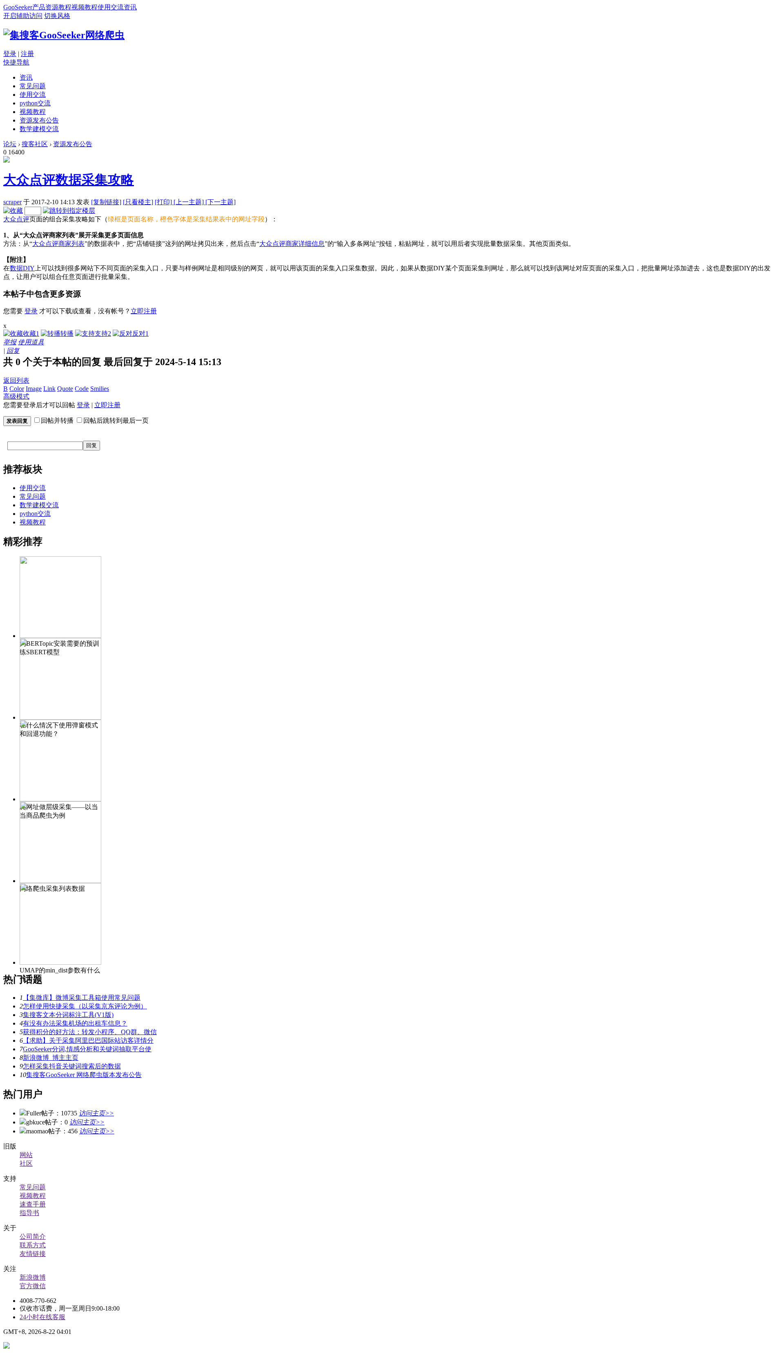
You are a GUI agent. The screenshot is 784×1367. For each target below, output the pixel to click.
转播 (67, 333)
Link (49, 388)
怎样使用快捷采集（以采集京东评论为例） (85, 1006)
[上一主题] (189, 201)
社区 (26, 1163)
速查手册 (33, 1204)
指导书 (29, 1212)
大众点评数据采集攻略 (68, 179)
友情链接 (33, 1253)
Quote (65, 388)
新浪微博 (33, 1277)
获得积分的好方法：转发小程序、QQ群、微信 (90, 1031)
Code (82, 388)
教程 (64, 7)
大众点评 (16, 219)
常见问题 (33, 86)
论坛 (9, 143)
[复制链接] (106, 201)
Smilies (99, 388)
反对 (140, 333)
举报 (9, 342)
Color (16, 388)
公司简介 (33, 1236)
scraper (12, 201)
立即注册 (144, 311)
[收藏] (13, 210)
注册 (27, 53)
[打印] (164, 201)
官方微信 (33, 1285)
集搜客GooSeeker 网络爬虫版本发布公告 (84, 1074)
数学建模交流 (39, 128)
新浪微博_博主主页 (50, 1057)
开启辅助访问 (22, 15)
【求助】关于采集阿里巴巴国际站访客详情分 (88, 1040)
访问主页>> (96, 1113)
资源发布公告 (39, 120)
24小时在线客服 (42, 1316)
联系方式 (33, 1245)
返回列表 (16, 380)
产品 (38, 7)
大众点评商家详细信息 (292, 243)
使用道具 (31, 342)
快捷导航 (16, 62)
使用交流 (111, 7)
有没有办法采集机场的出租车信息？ (75, 1023)
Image (34, 388)
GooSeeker (17, 7)
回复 (13, 350)
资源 (51, 7)
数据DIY (22, 268)
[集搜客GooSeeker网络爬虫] (64, 35)
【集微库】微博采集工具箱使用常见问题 (81, 997)
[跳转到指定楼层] (69, 210)
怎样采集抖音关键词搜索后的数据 (72, 1066)
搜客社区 (35, 143)
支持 (103, 333)
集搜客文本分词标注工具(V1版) (68, 1014)
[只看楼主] (138, 201)
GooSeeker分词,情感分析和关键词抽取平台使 (87, 1049)
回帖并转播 (57, 420)
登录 (9, 53)
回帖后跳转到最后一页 (116, 420)
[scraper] (6, 160)
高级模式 (16, 396)
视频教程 (84, 7)
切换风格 (57, 15)
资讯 (130, 7)
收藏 (31, 333)
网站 (26, 1154)
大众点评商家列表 (58, 243)
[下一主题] (220, 201)
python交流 (35, 103)
